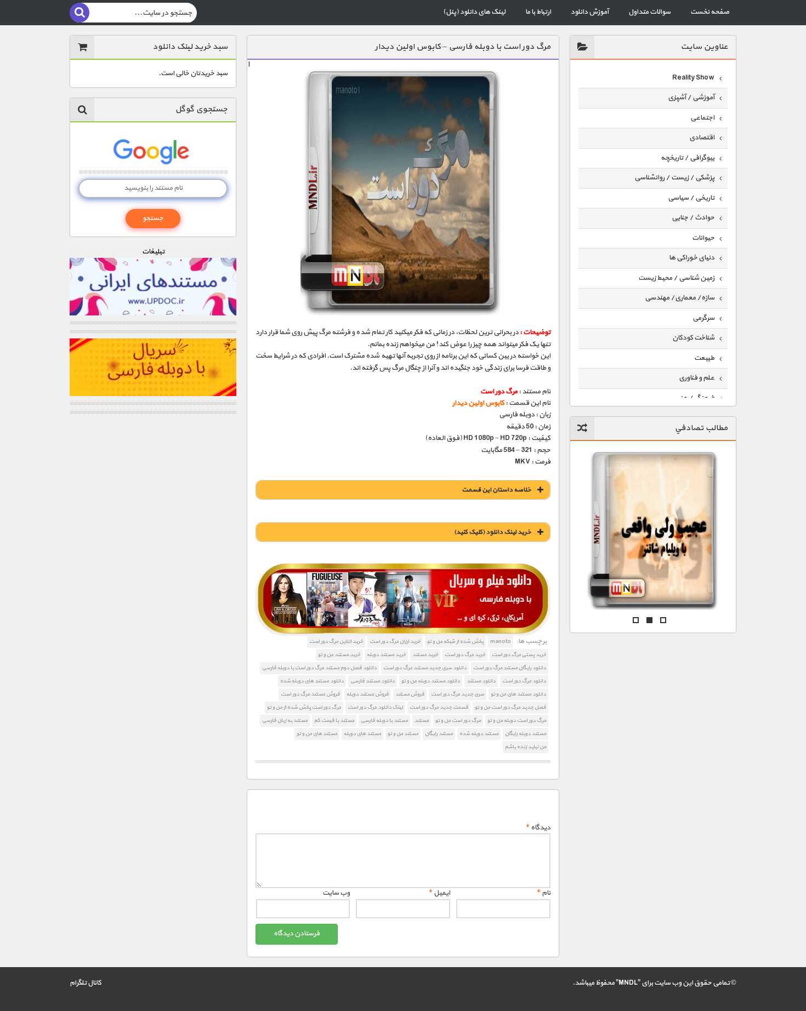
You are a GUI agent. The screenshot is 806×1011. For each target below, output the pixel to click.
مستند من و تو (403, 734)
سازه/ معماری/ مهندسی (679, 297)
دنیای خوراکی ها (691, 257)
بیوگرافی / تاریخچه (687, 158)
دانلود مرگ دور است (524, 681)
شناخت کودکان (693, 337)
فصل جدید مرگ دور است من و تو (510, 707)
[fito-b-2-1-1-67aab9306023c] (403, 599)
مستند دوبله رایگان (525, 734)
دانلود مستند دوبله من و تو (430, 681)
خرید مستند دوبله (386, 655)
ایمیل (439, 893)
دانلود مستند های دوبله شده (312, 681)
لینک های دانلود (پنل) (474, 12)
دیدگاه (538, 827)
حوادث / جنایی (693, 217)
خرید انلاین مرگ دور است (336, 641)
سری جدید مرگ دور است (457, 694)
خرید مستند (425, 655)
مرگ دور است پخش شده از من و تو (304, 707)
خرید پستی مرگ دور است (519, 655)
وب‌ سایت (336, 893)
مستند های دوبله (362, 734)
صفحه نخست (709, 12)
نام (543, 893)
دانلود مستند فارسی (372, 681)
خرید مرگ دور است (465, 655)
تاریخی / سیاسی (691, 198)
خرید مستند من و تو (339, 655)
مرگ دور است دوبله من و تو (516, 720)
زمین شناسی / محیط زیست (676, 278)
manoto (500, 641)
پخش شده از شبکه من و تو (455, 641)
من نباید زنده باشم (525, 747)
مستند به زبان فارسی (285, 720)
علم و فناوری (696, 377)
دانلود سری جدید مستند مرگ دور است (425, 668)
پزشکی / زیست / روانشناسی (674, 177)
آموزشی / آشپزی (691, 97)
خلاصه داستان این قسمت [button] (496, 490)
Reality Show (693, 77)
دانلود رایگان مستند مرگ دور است (509, 668)
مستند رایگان (439, 734)
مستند (422, 720)
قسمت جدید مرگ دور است (439, 707)
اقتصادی (701, 137)
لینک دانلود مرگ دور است (375, 707)
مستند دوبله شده (478, 734)
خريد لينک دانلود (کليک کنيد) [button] (492, 532)
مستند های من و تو (317, 734)
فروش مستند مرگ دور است (310, 694)
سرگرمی (703, 318)
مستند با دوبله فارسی (384, 720)
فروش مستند (409, 694)
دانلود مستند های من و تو (518, 694)
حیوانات (703, 238)
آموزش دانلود (590, 12)
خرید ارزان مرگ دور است (395, 641)
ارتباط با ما (538, 12)
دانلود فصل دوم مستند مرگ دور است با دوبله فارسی (319, 668)
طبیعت (704, 358)
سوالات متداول (649, 12)
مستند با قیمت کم (334, 720)
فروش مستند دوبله (368, 694)
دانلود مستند (481, 681)
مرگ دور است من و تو (458, 720)
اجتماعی (702, 117)
